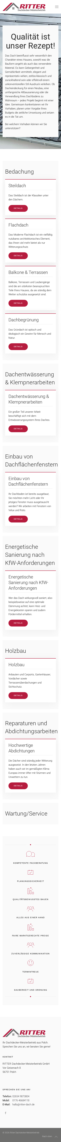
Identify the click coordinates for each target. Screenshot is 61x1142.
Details (18, 208)
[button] (56, 7)
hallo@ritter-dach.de (23, 1104)
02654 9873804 (20, 1096)
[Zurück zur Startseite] (24, 7)
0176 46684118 (20, 1100)
